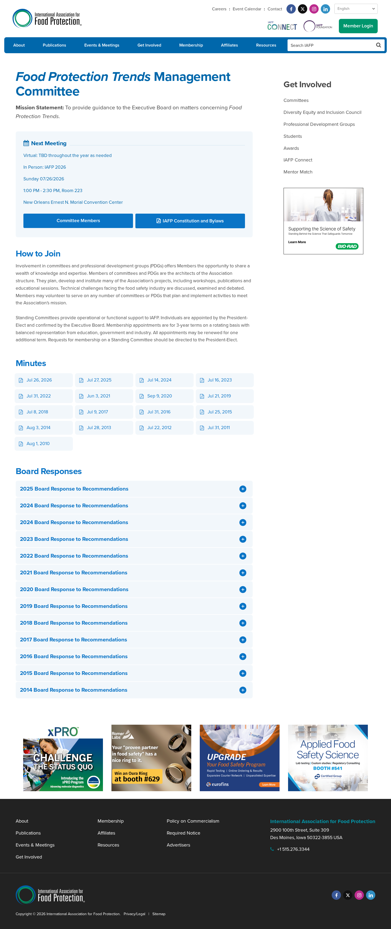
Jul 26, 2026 (39, 379)
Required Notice (183, 833)
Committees (296, 100)
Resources (266, 45)
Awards (291, 148)
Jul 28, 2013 (99, 427)
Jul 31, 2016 (158, 411)
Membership (191, 45)
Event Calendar (247, 9)
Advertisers (178, 844)
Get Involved (149, 45)
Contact (275, 9)
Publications (54, 45)
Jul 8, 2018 (37, 411)
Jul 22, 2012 (159, 427)
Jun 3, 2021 (98, 395)
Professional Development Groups (319, 124)
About (19, 45)
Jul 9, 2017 (97, 411)
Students (293, 136)
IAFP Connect (298, 159)
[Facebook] (291, 9)
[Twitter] (302, 9)
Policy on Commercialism (193, 821)
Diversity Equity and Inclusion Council (322, 112)
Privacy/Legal (134, 914)
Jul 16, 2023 (220, 379)
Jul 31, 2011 (219, 427)
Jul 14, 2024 (159, 379)
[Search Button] (379, 45)
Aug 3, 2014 (39, 427)
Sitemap (158, 914)
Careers (219, 9)
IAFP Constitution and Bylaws (193, 220)
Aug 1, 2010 (38, 443)
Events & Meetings (101, 45)
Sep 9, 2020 (159, 395)
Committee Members (78, 220)
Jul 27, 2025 (99, 379)
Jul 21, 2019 (219, 395)
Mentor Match (298, 171)
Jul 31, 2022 (39, 395)
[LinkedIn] (325, 9)
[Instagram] (314, 9)
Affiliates (229, 45)
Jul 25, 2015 (220, 411)
